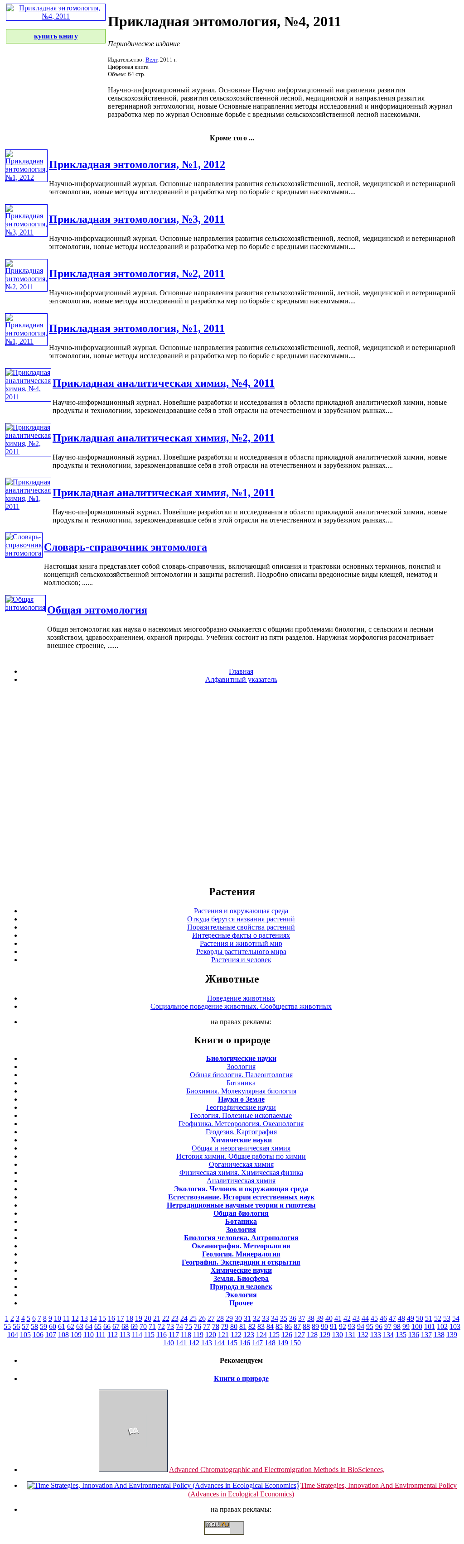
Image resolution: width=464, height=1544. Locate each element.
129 (324, 1334)
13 (84, 1318)
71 (152, 1326)
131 (350, 1334)
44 (365, 1318)
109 (76, 1334)
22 (165, 1318)
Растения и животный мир (241, 943)
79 (224, 1326)
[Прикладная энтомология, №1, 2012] (26, 177)
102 (442, 1326)
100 (416, 1326)
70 (143, 1326)
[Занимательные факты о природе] (223, 31)
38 (310, 1318)
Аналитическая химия (241, 1180)
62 (70, 1326)
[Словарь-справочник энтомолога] (24, 553)
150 (295, 1343)
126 (286, 1334)
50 (419, 1318)
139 (451, 1334)
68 (125, 1326)
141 (181, 1343)
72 (161, 1326)
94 (360, 1326)
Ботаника (241, 1083)
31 (247, 1318)
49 (410, 1318)
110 (88, 1334)
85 (279, 1326)
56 (16, 1326)
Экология (241, 1295)
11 (66, 1318)
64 (88, 1326)
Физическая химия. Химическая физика (241, 1172)
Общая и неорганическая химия (241, 1148)
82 (252, 1326)
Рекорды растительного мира (241, 951)
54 (455, 1318)
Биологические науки (241, 1058)
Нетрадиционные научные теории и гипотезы (241, 1205)
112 (112, 1334)
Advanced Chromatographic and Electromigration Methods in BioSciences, (277, 1469)
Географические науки (241, 1107)
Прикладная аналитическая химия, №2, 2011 (164, 438)
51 (428, 1318)
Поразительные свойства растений (241, 927)
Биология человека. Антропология (241, 1238)
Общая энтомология (97, 610)
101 (429, 1326)
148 (270, 1343)
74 (179, 1326)
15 (102, 1318)
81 (242, 1326)
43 (356, 1318)
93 (351, 1326)
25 (193, 1318)
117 (174, 1334)
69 (134, 1326)
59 (43, 1326)
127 (299, 1334)
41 (338, 1318)
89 (315, 1326)
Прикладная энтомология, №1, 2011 (137, 328)
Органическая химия (241, 1164)
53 (446, 1318)
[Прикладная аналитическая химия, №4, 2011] (28, 397)
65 (98, 1326)
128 (312, 1334)
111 (101, 1334)
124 (261, 1334)
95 (369, 1326)
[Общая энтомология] (25, 607)
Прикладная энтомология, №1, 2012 (137, 164)
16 (111, 1318)
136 (413, 1334)
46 (383, 1318)
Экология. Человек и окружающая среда (241, 1189)
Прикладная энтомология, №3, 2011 (137, 219)
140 (168, 1343)
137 (426, 1334)
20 (147, 1318)
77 (206, 1326)
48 (401, 1318)
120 (210, 1334)
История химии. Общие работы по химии (241, 1156)
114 (137, 1334)
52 (437, 1318)
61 (61, 1326)
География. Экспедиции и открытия (241, 1262)
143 (206, 1343)
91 (333, 1326)
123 (248, 1334)
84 (270, 1326)
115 (149, 1334)
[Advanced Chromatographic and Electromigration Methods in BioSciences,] (133, 1469)
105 (25, 1334)
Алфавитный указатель (241, 679)
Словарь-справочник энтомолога (125, 547)
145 (232, 1343)
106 (38, 1334)
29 (229, 1318)
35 (283, 1318)
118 (186, 1334)
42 (347, 1318)
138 (439, 1334)
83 (261, 1326)
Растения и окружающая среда (241, 911)
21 (156, 1318)
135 (401, 1334)
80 (233, 1326)
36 (292, 1318)
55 (7, 1326)
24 (184, 1318)
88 (306, 1326)
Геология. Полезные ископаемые (241, 1115)
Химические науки (241, 1140)
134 (388, 1334)
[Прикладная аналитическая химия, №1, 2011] (28, 506)
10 (57, 1318)
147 (257, 1343)
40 (329, 1318)
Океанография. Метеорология (241, 1246)
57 (25, 1326)
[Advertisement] (232, 783)
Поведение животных (241, 998)
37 (301, 1318)
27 (211, 1318)
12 (75, 1318)
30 (238, 1318)
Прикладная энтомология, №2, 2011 (137, 273)
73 (170, 1326)
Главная (241, 671)
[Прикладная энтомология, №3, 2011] (26, 232)
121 (223, 1334)
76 (197, 1326)
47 (392, 1318)
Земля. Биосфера (241, 1278)
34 (274, 1318)
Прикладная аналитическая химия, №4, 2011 (164, 383)
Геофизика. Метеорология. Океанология (241, 1123)
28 (220, 1318)
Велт (151, 59)
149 (282, 1343)
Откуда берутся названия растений (241, 919)
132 (363, 1334)
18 (129, 1318)
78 (215, 1326)
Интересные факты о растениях (241, 935)
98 (397, 1326)
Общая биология (241, 1213)
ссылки (232, 1538)
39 (320, 1318)
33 (265, 1318)
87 (297, 1326)
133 (375, 1334)
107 (50, 1334)
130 (337, 1334)
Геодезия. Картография (241, 1132)
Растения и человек (241, 960)
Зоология (241, 1066)
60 (52, 1326)
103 (455, 1326)
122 (236, 1334)
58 (34, 1326)
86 (288, 1326)
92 (342, 1326)
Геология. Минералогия (241, 1254)
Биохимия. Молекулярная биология (241, 1091)
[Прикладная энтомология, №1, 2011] (26, 341)
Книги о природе (241, 1378)
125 (274, 1334)
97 (388, 1326)
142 (193, 1343)
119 (198, 1334)
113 (125, 1334)
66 (107, 1326)
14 (93, 1318)
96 (378, 1326)
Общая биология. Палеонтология (241, 1075)
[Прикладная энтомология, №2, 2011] (26, 287)
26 (202, 1318)
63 (79, 1326)
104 (12, 1334)
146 (244, 1343)
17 (120, 1318)
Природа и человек (241, 1286)
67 (116, 1326)
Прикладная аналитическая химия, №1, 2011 (164, 493)
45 (374, 1318)
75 (188, 1326)
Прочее (241, 1303)
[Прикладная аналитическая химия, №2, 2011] (28, 452)
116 (161, 1334)
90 (324, 1326)
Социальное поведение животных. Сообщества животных (241, 1006)
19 (138, 1318)
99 (406, 1326)
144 (219, 1343)
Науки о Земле (241, 1099)
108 (63, 1334)
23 (175, 1318)
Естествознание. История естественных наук (241, 1197)
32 (256, 1318)
